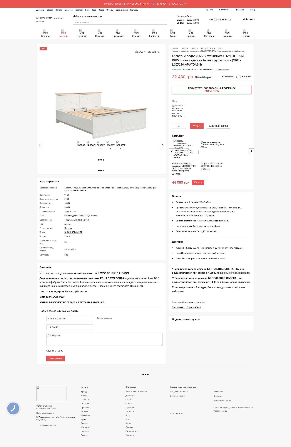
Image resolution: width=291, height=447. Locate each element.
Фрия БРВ (153, 278)
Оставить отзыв (222, 70)
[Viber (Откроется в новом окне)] (161, 10)
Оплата (58, 10)
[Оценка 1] (68, 351)
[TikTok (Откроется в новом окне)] (150, 10)
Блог (87, 10)
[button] (288, 4)
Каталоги (79, 10)
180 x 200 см (70, 211)
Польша (68, 228)
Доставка (40, 10)
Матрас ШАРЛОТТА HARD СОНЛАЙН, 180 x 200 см (212, 165)
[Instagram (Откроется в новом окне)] (142, 10)
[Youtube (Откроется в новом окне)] (153, 10)
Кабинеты (154, 36)
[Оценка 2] (73, 351)
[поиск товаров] (164, 22)
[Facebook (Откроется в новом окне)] (146, 10)
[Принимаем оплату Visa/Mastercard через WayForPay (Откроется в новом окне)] (56, 418)
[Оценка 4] (82, 351)
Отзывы (109, 10)
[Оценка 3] (77, 351)
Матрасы (209, 36)
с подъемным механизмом (76, 220)
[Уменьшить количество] (174, 126)
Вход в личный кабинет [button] (136, 392)
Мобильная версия (47, 425)
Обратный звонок (177, 396)
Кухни (173, 36)
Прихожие (118, 36)
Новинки (227, 36)
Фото (94, 10)
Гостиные (82, 36)
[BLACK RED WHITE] (147, 51)
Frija (66, 255)
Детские (136, 36)
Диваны (191, 36)
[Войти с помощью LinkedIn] (125, 318)
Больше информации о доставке (188, 302)
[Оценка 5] (87, 351)
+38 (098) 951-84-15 (220, 19)
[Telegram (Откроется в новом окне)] (157, 10)
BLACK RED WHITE (73, 232)
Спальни (100, 36)
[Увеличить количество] (184, 126)
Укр (207, 10)
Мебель (63, 36)
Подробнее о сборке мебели (186, 307)
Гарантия (68, 10)
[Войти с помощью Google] (120, 318)
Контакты (134, 10)
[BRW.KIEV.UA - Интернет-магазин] (51, 393)
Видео (101, 10)
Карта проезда (220, 411)
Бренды (45, 36)
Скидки (246, 36)
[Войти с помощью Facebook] (115, 318)
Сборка (50, 10)
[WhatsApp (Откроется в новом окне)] (164, 10)
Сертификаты (122, 10)
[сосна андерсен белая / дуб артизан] (178, 110)
